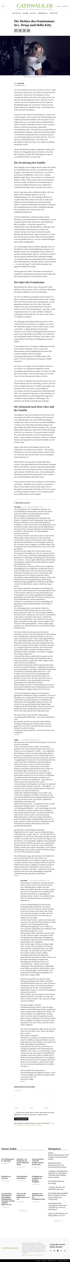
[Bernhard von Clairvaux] (8, 1172)
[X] (20, 30)
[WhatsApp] (28, 30)
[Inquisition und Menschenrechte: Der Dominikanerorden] (38, 1189)
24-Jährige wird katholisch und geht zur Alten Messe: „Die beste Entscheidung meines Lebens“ (58, 1174)
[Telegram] (58, 1251)
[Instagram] (54, 1251)
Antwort (16, 734)
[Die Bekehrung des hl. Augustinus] (8, 1154)
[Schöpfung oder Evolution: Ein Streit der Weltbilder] (38, 1172)
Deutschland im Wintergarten (22, 1177)
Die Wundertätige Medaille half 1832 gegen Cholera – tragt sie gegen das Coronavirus (58, 1196)
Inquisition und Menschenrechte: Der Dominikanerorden (38, 1196)
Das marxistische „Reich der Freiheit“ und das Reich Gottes (38, 1161)
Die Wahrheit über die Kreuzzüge (56, 1182)
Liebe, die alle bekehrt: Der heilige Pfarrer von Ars (23, 1196)
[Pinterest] (24, 30)
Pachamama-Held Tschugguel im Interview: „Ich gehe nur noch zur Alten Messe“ (57, 1206)
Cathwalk (20, 83)
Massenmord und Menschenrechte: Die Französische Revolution (57, 1165)
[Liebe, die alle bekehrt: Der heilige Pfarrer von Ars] (23, 1189)
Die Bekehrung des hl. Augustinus (7, 1160)
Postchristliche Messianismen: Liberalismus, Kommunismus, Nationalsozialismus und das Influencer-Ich (8, 1199)
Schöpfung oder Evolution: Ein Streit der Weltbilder (37, 1179)
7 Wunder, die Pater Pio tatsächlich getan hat (56, 1188)
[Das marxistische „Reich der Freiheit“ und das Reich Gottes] (38, 1154)
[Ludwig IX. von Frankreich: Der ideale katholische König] (23, 1154)
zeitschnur (17, 507)
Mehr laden (23, 1210)
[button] (3, 6)
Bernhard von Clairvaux (6, 1177)
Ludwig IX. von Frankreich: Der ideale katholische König (23, 1161)
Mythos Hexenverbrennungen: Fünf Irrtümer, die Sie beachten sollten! (58, 1156)
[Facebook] (16, 30)
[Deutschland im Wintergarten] (23, 1172)
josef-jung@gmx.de (30, 1255)
